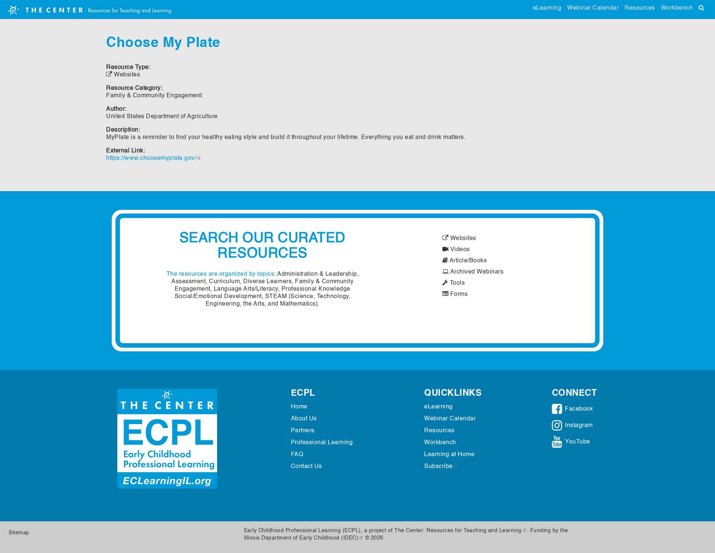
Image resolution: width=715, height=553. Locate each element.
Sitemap (19, 532)
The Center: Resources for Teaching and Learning (458, 530)
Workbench (677, 8)
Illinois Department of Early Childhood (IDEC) (301, 538)
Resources (640, 8)
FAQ (297, 455)
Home (299, 407)
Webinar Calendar (593, 8)
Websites (462, 238)
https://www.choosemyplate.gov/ (151, 158)
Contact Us (306, 467)
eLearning (547, 8)
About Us (304, 419)
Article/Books (467, 261)
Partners (303, 431)
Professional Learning (322, 443)
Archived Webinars (476, 272)
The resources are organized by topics (220, 274)
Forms (458, 294)
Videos (459, 250)
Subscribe (438, 467)
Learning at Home (449, 455)
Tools (456, 283)
